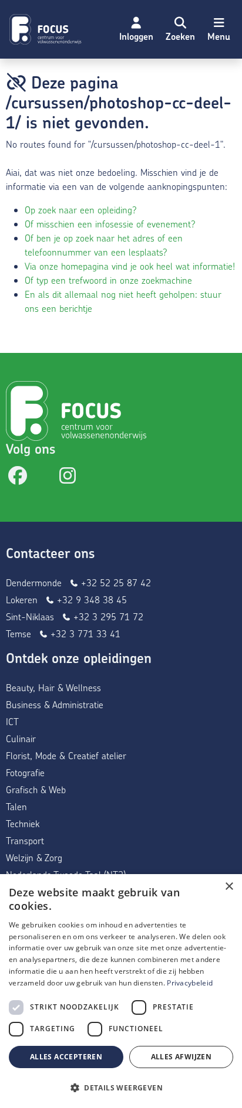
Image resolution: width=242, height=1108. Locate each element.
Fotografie (25, 772)
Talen (16, 806)
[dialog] (121, 991)
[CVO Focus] (47, 29)
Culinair (21, 738)
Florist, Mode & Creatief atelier (66, 755)
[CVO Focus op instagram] (67, 479)
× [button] (228, 886)
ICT (12, 721)
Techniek (22, 823)
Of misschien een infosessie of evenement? (110, 223)
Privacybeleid (190, 983)
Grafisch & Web (36, 789)
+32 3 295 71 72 (106, 616)
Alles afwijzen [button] (181, 1057)
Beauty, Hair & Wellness (53, 687)
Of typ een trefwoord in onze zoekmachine (108, 280)
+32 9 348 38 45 (90, 599)
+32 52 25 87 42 (114, 582)
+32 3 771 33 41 (84, 633)
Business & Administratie (54, 704)
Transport (25, 840)
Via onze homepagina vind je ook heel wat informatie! (130, 266)
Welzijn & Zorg (34, 857)
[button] (180, 29)
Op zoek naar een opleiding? (81, 209)
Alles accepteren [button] (66, 1057)
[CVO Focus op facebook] (17, 479)
